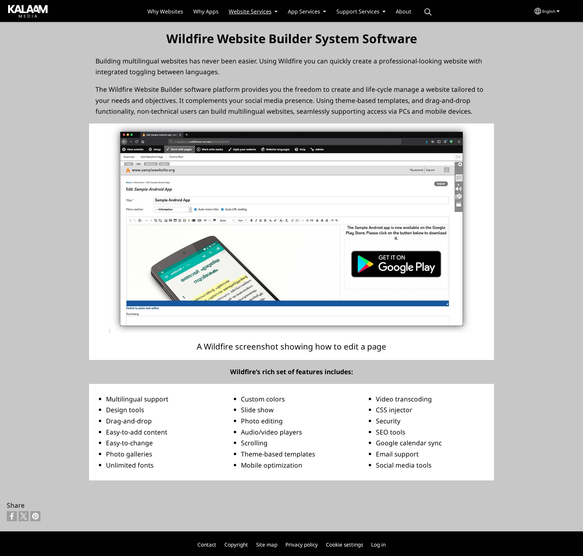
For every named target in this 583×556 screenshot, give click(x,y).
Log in (378, 544)
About (403, 11)
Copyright (236, 544)
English (548, 11)
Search (428, 12)
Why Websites (165, 11)
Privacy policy (301, 544)
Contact (206, 544)
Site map (266, 544)
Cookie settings (344, 544)
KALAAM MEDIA (21, 11)
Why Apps (206, 11)
